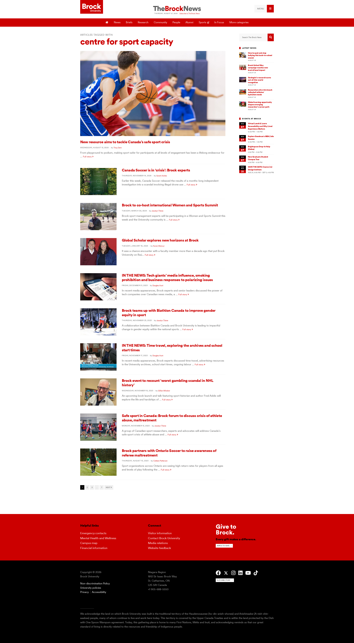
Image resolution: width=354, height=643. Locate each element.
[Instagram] (233, 573)
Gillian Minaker (164, 390)
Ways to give (223, 546)
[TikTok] (256, 573)
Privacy (84, 592)
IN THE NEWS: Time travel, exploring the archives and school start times (172, 347)
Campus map (88, 543)
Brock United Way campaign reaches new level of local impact (258, 67)
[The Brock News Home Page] (177, 9)
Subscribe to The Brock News (189, 13)
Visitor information (160, 533)
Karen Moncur (159, 246)
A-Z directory (224, 580)
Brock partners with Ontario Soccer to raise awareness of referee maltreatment (169, 452)
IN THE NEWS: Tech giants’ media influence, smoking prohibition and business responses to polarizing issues (167, 277)
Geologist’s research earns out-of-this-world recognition (259, 80)
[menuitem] (264, 8)
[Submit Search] (271, 37)
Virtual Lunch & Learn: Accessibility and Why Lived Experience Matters (260, 126)
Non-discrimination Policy (95, 583)
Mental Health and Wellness (98, 538)
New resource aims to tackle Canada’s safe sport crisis (125, 142)
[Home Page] (107, 22)
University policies (90, 587)
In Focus (219, 22)
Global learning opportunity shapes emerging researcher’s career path (260, 104)
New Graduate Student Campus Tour (258, 158)
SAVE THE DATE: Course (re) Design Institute (260, 168)
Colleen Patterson (160, 461)
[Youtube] (248, 573)
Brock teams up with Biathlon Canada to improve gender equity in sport (168, 312)
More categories (239, 22)
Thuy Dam (118, 147)
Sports (202, 22)
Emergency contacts (93, 533)
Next (108, 487)
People (176, 22)
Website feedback (159, 548)
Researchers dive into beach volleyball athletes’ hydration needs (260, 92)
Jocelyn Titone (157, 211)
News (117, 22)
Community (160, 22)
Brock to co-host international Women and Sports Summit (170, 205)
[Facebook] (218, 573)
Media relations (158, 543)
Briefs (129, 22)
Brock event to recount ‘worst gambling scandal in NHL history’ (167, 382)
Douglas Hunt (158, 285)
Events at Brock (251, 119)
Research (143, 22)
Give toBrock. (226, 529)
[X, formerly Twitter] (225, 573)
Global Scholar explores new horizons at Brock (160, 240)
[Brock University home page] (91, 7)
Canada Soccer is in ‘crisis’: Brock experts (156, 170)
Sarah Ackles (161, 175)
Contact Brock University (164, 538)
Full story (87, 156)
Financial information (93, 548)
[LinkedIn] (240, 573)
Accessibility (99, 592)
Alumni (189, 22)
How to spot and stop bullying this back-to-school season (260, 55)
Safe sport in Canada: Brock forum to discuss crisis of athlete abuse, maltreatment (172, 417)
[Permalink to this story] (152, 135)
